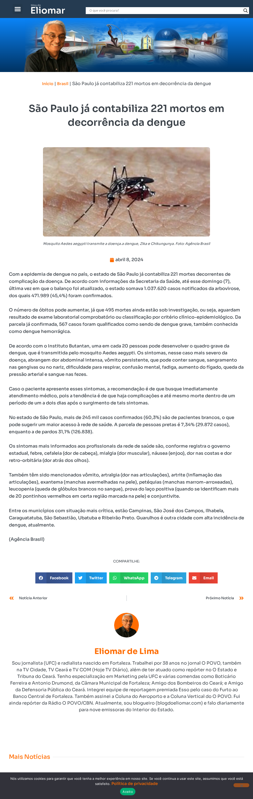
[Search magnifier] (245, 10)
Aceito (128, 792)
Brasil (62, 83)
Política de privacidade (134, 783)
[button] (18, 9)
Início (47, 83)
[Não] (241, 785)
